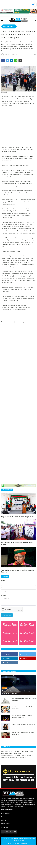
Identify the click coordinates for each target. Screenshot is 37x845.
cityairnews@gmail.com (8, 755)
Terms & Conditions (13, 843)
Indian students (10, 322)
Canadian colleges (20, 322)
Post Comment (7, 615)
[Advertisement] (18, 127)
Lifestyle (3, 820)
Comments (5, 576)
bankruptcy (30, 322)
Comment (4, 595)
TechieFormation (20, 840)
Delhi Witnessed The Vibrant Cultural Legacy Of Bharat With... (22, 716)
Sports (3, 817)
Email (2, 588)
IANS (6, 54)
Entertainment (5, 823)
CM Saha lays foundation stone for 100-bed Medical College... (17, 543)
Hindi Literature (5, 813)
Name (3, 580)
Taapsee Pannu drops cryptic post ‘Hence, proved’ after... (23, 733)
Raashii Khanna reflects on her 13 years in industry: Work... (23, 725)
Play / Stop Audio (8, 26)
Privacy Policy (24, 843)
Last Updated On (16, 2)
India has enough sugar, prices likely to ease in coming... (24, 699)
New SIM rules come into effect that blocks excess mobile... (23, 707)
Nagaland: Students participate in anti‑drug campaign (17, 517)
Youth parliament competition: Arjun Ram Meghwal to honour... (17, 571)
